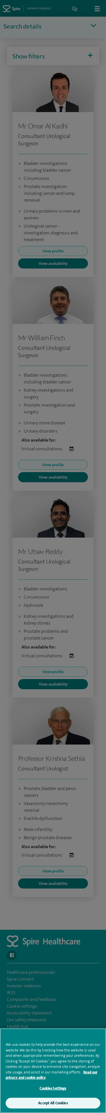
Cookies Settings (53, 1088)
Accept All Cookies (53, 1103)
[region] (53, 1070)
